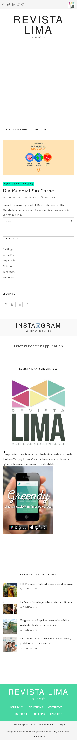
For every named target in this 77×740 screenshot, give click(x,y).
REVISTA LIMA (38, 24)
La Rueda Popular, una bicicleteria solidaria (46, 602)
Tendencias (9, 272)
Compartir (50, 197)
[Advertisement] (38, 84)
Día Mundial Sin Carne (28, 191)
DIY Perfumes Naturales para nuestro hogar (47, 584)
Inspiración (9, 260)
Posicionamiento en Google (51, 724)
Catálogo (8, 249)
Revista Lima (13, 197)
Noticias (27, 184)
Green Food (12, 184)
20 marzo (30, 197)
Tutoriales (9, 277)
